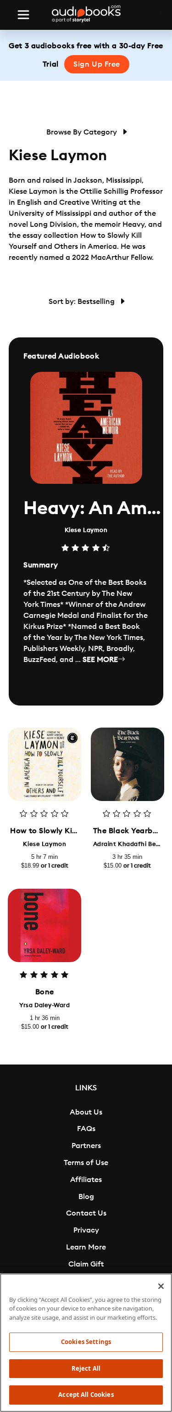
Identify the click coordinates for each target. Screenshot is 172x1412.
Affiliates (86, 1179)
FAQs (86, 1128)
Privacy (86, 1230)
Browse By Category (82, 132)
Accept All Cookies (85, 1394)
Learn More (86, 1247)
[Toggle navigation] (23, 14)
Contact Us (86, 1213)
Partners (86, 1145)
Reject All (86, 1368)
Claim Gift (86, 1264)
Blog (86, 1196)
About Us (86, 1112)
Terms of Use (86, 1162)
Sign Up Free (96, 64)
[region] (86, 1342)
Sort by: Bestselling (83, 301)
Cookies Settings (86, 1342)
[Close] (161, 1286)
